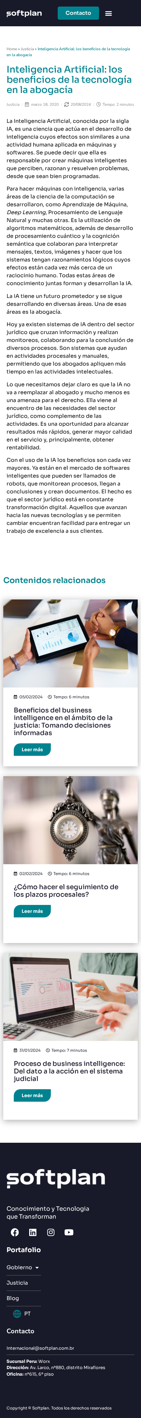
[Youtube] (69, 1232)
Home (12, 49)
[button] (108, 13)
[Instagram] (51, 1232)
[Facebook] (15, 1232)
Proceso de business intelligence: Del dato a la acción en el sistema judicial (69, 1071)
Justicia (27, 49)
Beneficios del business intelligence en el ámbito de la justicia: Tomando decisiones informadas (63, 721)
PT (27, 1313)
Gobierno (19, 1267)
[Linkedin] (33, 1232)
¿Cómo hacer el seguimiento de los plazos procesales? (66, 891)
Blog (13, 1298)
